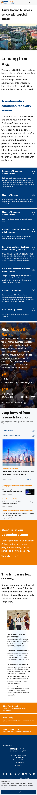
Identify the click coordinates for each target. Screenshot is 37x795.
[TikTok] (18, 773)
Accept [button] (18, 791)
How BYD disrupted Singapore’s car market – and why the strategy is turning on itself (18, 514)
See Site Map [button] (7, 746)
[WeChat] (29, 773)
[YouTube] (22, 773)
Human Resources (27, 485)
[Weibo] (33, 773)
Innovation (5, 487)
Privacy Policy (18, 787)
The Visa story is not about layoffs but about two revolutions (12, 490)
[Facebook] (3, 773)
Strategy (15, 468)
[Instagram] (7, 773)
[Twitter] (26, 773)
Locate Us (19, 766)
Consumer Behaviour (27, 510)
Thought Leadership (8, 485)
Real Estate (16, 499)
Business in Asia (8, 468)
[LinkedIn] (11, 773)
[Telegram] (15, 773)
